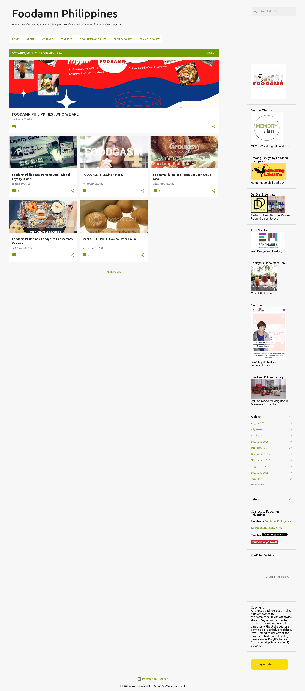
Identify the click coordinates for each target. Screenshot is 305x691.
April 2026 (257, 435)
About (30, 39)
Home (15, 39)
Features (66, 39)
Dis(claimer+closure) (93, 39)
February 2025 (259, 472)
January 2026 (259, 448)
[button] (214, 126)
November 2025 (260, 460)
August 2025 (258, 466)
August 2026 (258, 423)
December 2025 (260, 454)
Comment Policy (149, 39)
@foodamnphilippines (268, 527)
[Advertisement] (232, 113)
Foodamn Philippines (65, 13)
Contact (47, 39)
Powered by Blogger (155, 678)
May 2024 (257, 478)
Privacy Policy (123, 39)
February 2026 (260, 441)
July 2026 (256, 429)
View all (211, 53)
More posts (114, 272)
